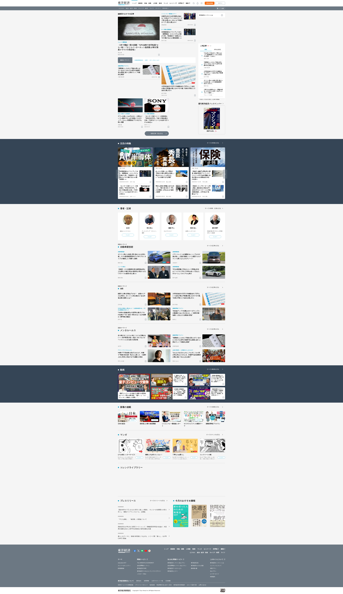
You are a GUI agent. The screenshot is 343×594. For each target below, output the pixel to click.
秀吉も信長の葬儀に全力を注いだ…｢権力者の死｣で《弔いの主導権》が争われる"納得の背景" (165, 189)
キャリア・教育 (143, 8)
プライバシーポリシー (141, 585)
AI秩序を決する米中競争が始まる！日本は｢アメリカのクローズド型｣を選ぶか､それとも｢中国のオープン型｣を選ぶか (171, 19)
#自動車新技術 (139, 60)
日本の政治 (121, 423)
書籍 (187, 3)
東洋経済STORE (141, 568)
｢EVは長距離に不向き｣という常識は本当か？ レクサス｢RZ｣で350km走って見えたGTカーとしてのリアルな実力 (186, 271)
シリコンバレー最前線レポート (171, 425)
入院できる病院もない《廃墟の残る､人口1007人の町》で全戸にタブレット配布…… (213, 91)
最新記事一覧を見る (157, 133)
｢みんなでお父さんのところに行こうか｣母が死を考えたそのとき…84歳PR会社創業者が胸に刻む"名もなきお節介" (187, 355)
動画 (160, 3)
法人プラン (213, 571)
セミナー (172, 3)
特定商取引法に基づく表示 (164, 585)
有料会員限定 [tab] (217, 49)
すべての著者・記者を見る (213, 208)
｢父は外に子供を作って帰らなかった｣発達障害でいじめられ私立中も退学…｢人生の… (213, 54)
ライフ (152, 8)
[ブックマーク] (159, 55)
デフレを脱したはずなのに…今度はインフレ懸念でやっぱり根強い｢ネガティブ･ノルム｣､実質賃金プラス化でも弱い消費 (130, 119)
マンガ (166, 3)
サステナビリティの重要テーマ (193, 425)
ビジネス (121, 8)
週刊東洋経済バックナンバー (210, 104)
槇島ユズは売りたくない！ (153, 454)
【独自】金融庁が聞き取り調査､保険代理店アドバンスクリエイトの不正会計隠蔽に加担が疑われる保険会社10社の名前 (201, 175)
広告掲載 (168, 580)
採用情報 (146, 580)
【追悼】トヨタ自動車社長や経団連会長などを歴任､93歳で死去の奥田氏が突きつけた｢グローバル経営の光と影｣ (132, 271)
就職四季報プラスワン (213, 423)
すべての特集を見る (213, 143)
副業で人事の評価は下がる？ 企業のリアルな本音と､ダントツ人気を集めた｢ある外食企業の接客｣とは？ (131, 296)
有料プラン (213, 568)
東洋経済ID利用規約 (179, 585)
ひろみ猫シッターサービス (126, 454)
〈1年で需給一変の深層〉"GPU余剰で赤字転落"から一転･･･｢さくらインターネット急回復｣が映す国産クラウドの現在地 (138, 47)
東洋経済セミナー (173, 571)
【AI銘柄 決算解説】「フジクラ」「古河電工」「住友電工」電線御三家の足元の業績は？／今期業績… (179, 392)
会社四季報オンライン (143, 565)
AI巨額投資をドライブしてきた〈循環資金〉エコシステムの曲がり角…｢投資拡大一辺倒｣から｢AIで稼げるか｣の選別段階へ (171, 35)
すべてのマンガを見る (213, 434)
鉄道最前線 (121, 568)
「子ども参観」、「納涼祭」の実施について (132, 519)
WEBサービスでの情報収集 (125, 585)
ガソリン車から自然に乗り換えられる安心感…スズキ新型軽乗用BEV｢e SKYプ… (213, 82)
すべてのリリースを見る (157, 500)
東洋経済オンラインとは (206, 15)
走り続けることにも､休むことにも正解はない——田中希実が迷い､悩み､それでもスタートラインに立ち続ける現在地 (132, 337)
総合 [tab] (206, 49)
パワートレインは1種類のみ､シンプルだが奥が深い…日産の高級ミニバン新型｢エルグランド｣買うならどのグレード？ (187, 256)
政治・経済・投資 (131, 8)
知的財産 (152, 585)
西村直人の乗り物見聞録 (148, 423)
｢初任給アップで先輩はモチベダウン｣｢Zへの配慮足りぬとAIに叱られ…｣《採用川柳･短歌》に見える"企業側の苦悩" (186, 313)
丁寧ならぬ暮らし (178, 454)
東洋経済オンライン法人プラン (176, 563)
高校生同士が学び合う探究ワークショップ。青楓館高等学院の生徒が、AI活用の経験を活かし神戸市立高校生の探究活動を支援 (142, 528)
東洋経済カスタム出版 (197, 565)
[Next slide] (225, 174)
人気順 (155, 3)
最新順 (140, 3)
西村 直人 (193, 228)
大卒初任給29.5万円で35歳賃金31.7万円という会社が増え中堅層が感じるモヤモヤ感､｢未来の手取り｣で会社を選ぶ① (178, 88)
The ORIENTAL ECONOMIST (145, 563)
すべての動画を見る (213, 369)
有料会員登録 (209, 3)
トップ (134, 3)
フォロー (128, 235)
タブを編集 (221, 8)
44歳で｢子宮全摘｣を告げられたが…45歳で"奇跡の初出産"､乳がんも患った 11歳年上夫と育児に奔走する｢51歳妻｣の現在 (132, 355)
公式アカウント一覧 (157, 580)
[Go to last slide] (118, 174)
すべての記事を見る (213, 245)
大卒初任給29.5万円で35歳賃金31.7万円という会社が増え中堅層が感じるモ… (213, 73)
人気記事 (203, 46)
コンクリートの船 (205, 454)
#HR (146, 60)
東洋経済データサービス (174, 568)
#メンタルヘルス (154, 60)
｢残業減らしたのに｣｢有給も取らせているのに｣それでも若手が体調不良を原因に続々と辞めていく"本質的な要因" (129, 71)
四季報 (180, 3)
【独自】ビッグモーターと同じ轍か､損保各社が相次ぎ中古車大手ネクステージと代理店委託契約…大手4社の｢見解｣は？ (201, 190)
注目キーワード (124, 60)
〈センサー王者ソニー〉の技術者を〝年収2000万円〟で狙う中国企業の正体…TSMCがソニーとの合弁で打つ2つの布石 (156, 119)
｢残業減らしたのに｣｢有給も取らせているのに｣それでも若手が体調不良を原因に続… (213, 63)
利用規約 (212, 576)
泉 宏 (128, 228)
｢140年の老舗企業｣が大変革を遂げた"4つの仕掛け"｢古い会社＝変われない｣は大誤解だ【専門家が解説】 (132, 315)
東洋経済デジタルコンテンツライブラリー (149, 571)
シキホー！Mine (141, 574)
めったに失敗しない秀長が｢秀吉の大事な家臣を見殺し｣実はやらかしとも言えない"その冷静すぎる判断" (165, 174)
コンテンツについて (215, 565)
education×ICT (122, 563)
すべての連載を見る (213, 407)
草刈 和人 (150, 228)
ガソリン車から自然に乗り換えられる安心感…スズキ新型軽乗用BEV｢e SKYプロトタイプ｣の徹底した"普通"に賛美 (132, 256)
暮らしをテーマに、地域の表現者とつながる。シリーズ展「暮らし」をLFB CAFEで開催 (142, 537)
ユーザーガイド (214, 574)
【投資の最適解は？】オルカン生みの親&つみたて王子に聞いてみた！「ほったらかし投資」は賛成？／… (217, 378)
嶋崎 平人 (171, 228)
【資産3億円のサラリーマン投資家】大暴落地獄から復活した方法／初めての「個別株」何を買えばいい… (217, 392)
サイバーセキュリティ (124, 565)
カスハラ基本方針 (192, 585)
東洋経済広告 (195, 563)
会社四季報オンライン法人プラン (177, 565)
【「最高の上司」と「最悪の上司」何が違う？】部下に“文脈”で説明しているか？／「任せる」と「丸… (179, 378)
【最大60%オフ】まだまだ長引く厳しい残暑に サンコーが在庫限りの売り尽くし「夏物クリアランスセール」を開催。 (142, 511)
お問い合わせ (202, 585)
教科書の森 (194, 568)
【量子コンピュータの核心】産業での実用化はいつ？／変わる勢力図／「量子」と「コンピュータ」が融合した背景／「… (132, 395)
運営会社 (138, 580)
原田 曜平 (215, 228)
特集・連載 (147, 3)
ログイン (220, 3)
